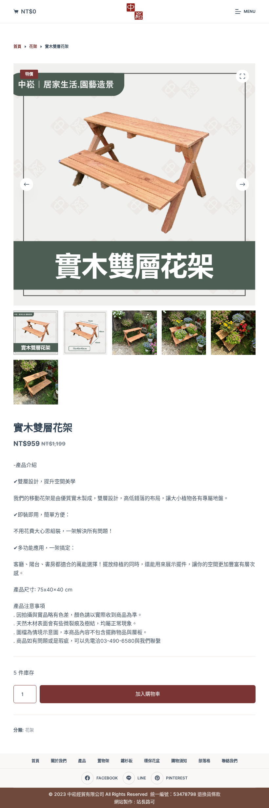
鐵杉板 (127, 760)
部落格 (204, 760)
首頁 (35, 760)
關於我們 (59, 760)
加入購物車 (147, 694)
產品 (82, 760)
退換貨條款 (208, 794)
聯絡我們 (230, 760)
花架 (29, 729)
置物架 (103, 760)
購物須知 (179, 760)
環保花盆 (152, 760)
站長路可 (145, 801)
